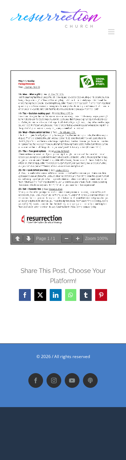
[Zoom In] (77, 239)
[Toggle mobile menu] (111, 31)
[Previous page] (17, 239)
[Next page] (28, 239)
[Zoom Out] (66, 239)
